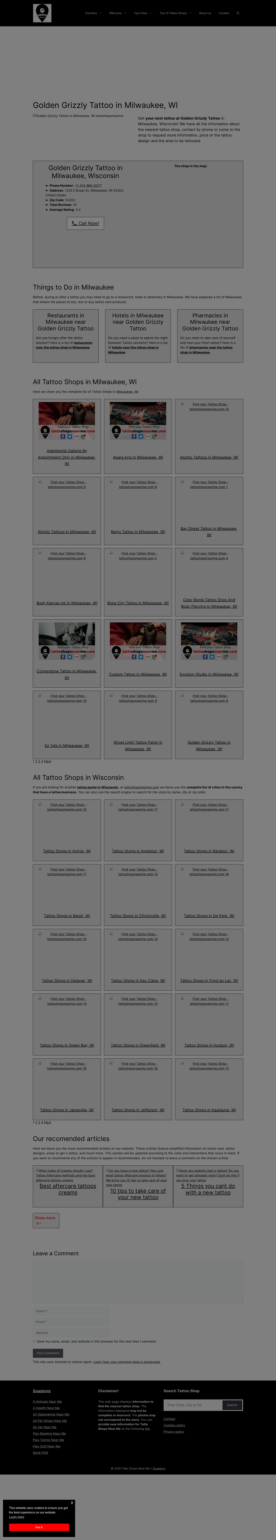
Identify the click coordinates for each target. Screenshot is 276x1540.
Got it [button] (39, 1527)
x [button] (72, 1502)
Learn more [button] (16, 1517)
